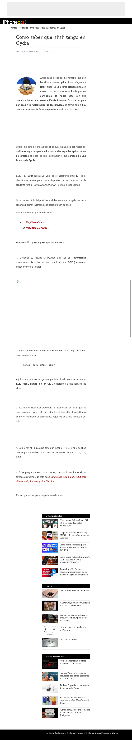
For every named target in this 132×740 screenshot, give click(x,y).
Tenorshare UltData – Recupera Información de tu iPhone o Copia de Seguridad (74, 572)
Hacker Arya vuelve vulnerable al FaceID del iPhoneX (75, 604)
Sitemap (115, 732)
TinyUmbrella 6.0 (35, 222)
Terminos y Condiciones (54, 732)
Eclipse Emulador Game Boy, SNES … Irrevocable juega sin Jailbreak (75, 535)
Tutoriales (23, 27)
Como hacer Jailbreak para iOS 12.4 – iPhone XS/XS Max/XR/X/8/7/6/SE (75, 560)
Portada (13, 27)
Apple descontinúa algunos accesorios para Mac (73, 662)
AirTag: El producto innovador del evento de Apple (74, 686)
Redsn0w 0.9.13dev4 (37, 227)
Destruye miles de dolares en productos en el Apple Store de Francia (74, 618)
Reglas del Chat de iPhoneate (97, 732)
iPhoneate (14, 22)
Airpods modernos (69, 639)
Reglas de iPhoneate (75, 732)
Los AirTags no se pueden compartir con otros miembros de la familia (74, 676)
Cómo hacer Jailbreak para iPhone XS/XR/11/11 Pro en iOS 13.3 (73, 547)
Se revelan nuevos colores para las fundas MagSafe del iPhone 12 (74, 700)
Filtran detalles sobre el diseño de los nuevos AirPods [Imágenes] (75, 712)
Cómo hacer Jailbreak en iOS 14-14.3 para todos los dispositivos (74, 523)
